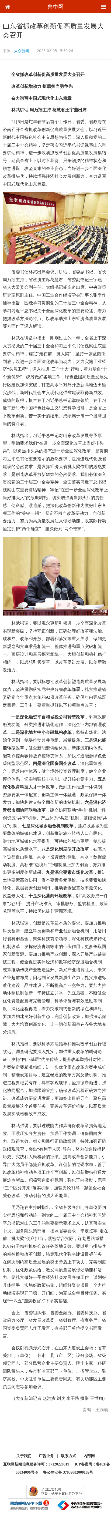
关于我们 (24, 1456)
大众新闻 (21, 50)
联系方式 (68, 1456)
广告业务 (46, 1456)
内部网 (89, 1456)
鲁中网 (55, 6)
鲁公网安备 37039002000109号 (68, 1472)
